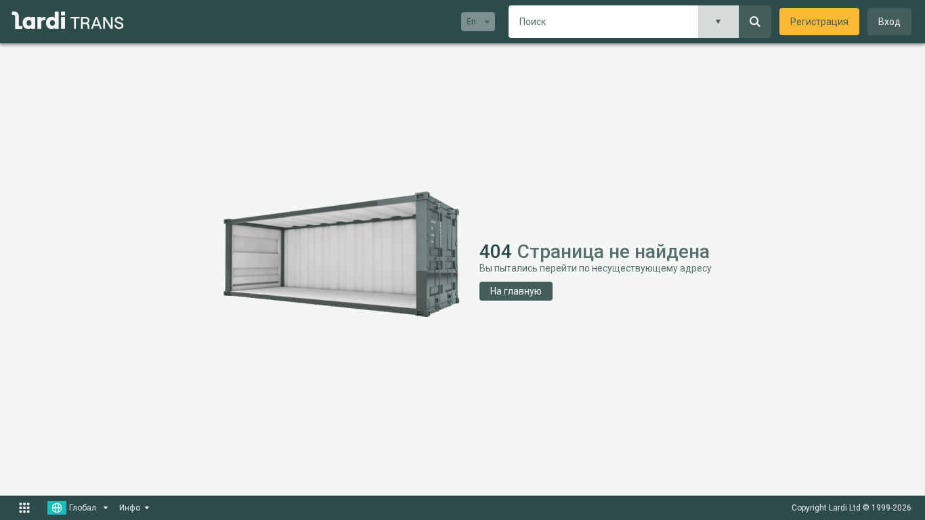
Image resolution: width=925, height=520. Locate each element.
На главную (516, 291)
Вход (889, 21)
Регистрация (819, 21)
